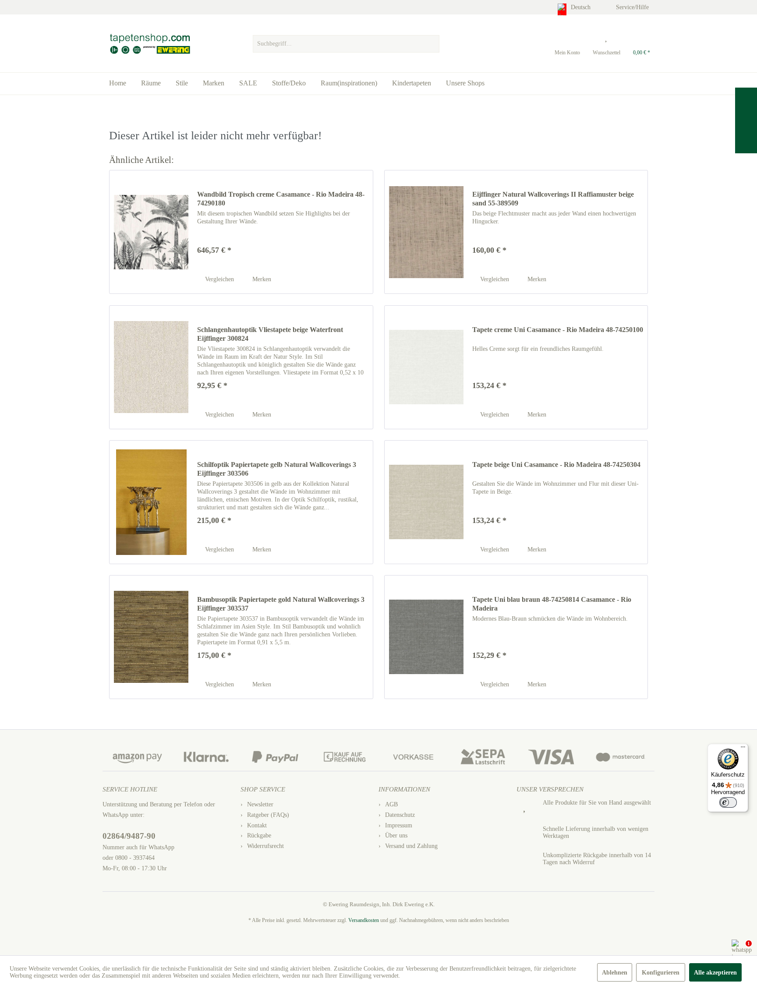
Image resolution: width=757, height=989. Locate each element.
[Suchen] (431, 44)
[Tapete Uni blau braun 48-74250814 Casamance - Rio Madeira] (426, 637)
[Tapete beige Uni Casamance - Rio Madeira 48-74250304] (426, 502)
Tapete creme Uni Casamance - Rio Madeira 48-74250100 (557, 329)
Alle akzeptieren (715, 972)
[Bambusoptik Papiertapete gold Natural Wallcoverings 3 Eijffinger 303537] (151, 637)
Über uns (396, 835)
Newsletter (260, 804)
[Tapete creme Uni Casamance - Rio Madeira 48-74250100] (426, 367)
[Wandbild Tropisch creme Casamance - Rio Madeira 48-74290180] (151, 232)
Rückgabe (259, 835)
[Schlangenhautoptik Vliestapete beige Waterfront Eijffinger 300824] (151, 367)
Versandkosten (363, 920)
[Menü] (743, 749)
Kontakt (257, 825)
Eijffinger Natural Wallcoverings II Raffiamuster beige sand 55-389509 (553, 199)
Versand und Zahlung (411, 846)
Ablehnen (614, 972)
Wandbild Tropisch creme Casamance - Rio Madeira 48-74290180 (280, 199)
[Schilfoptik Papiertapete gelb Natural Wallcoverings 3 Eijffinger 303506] (151, 502)
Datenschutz (400, 815)
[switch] (728, 802)
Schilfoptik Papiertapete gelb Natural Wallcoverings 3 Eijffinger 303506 (276, 469)
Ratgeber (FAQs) (268, 815)
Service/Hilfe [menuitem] (633, 7)
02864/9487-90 (129, 836)
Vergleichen (218, 279)
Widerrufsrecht (265, 846)
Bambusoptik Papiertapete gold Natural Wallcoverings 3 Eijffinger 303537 (280, 604)
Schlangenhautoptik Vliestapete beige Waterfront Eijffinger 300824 (270, 334)
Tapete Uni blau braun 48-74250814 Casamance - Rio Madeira (551, 604)
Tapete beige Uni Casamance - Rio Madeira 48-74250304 (556, 464)
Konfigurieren (660, 972)
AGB (391, 804)
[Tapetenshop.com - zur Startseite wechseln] (149, 44)
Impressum (398, 825)
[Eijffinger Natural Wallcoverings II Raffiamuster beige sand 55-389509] (426, 232)
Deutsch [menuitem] (581, 7)
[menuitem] (346, 42)
